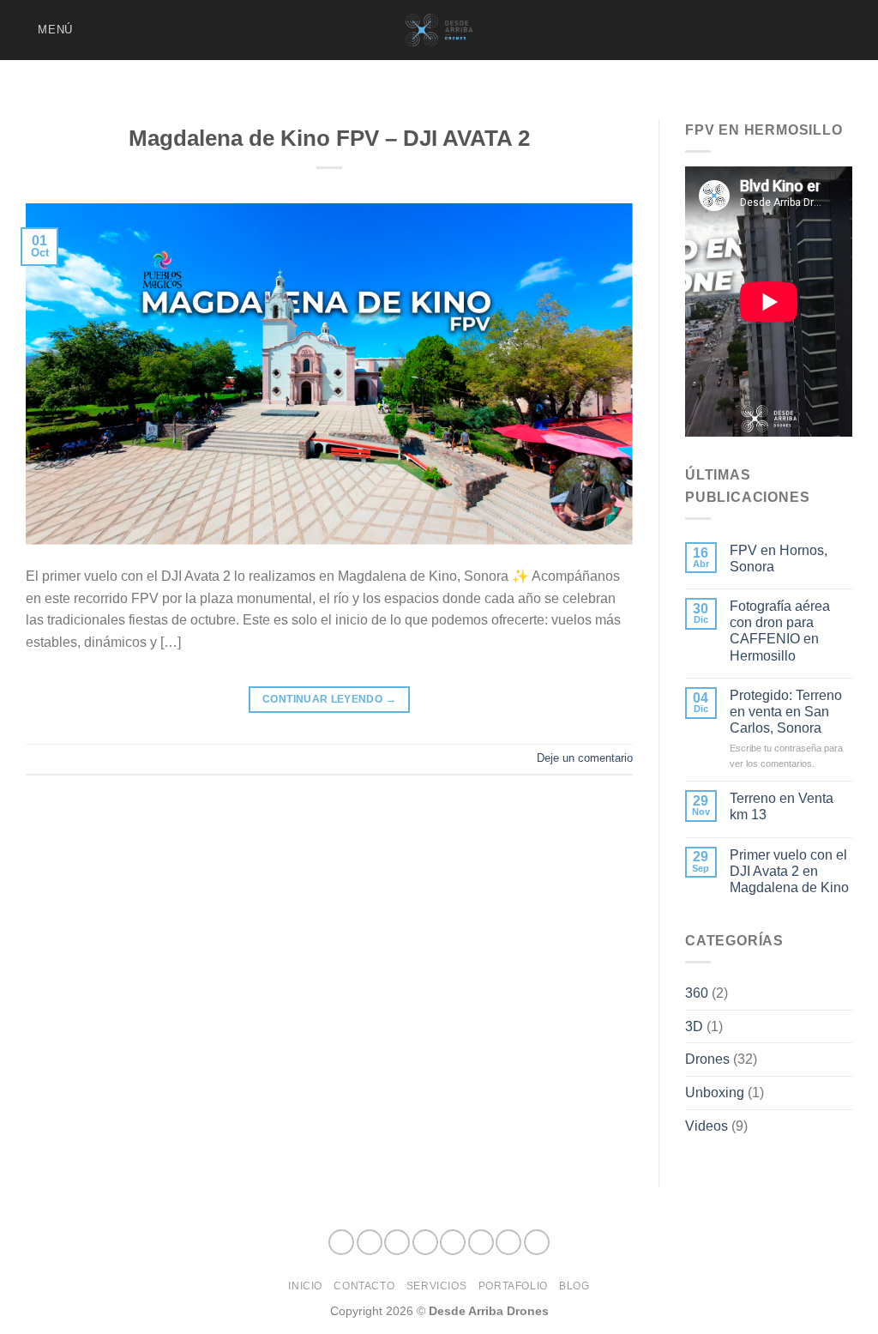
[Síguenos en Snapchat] (764, 30)
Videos (706, 1126)
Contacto (364, 1286)
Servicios (436, 1286)
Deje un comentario (585, 758)
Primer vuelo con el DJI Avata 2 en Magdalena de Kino (789, 871)
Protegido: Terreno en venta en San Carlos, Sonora (786, 711)
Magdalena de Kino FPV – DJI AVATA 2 (329, 138)
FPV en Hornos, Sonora (778, 558)
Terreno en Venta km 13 (781, 806)
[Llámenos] (809, 30)
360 (696, 993)
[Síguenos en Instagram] (719, 30)
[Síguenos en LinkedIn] (832, 30)
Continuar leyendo (329, 699)
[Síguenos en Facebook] (697, 30)
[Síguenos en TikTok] (742, 30)
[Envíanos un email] (787, 30)
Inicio (305, 1286)
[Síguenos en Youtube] (854, 30)
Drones (707, 1059)
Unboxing (714, 1092)
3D (694, 1026)
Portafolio (513, 1286)
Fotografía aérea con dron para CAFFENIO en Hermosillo (780, 631)
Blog (574, 1286)
